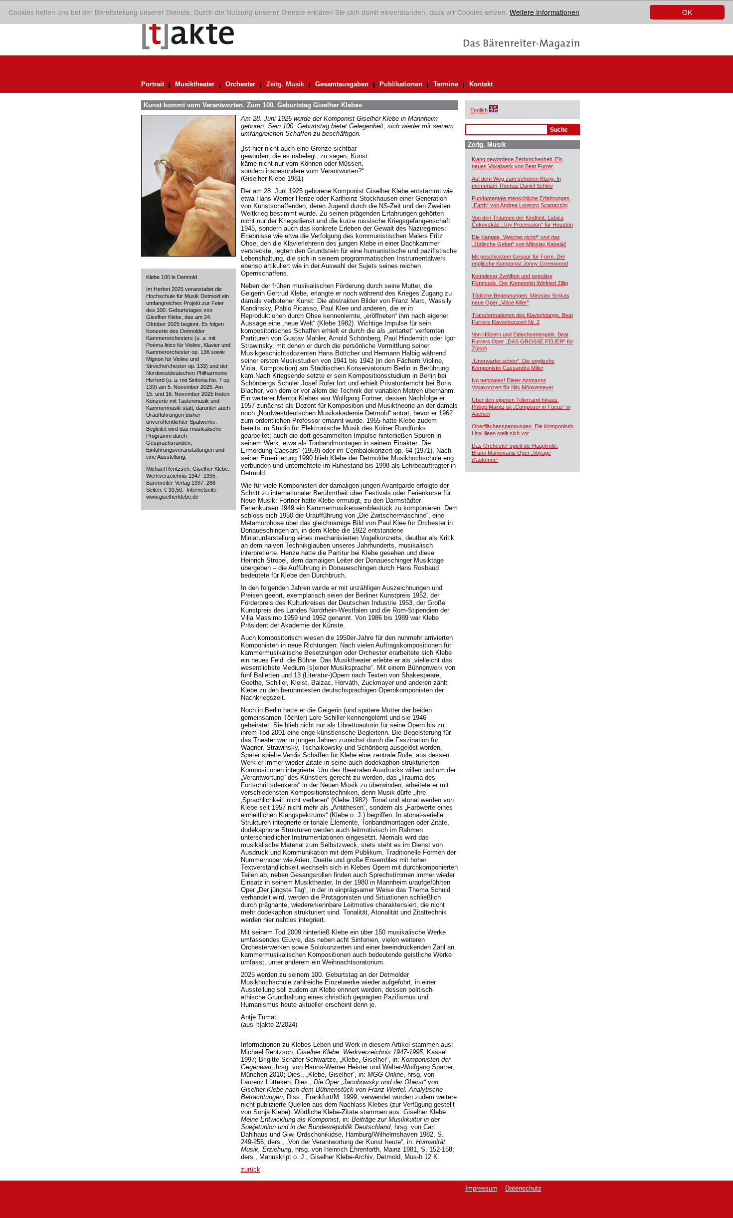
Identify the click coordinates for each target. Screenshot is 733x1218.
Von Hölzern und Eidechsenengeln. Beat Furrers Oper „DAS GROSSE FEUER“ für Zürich (522, 341)
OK (687, 12)
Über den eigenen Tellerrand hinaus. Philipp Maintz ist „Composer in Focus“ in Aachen (521, 407)
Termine (445, 84)
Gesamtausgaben (341, 84)
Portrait (152, 84)
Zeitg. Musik (285, 84)
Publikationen (400, 84)
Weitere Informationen (544, 12)
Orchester (240, 84)
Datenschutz (523, 1188)
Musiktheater (194, 84)
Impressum (481, 1188)
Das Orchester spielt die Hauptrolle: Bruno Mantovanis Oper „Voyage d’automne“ (515, 453)
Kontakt (481, 84)
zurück (250, 1169)
